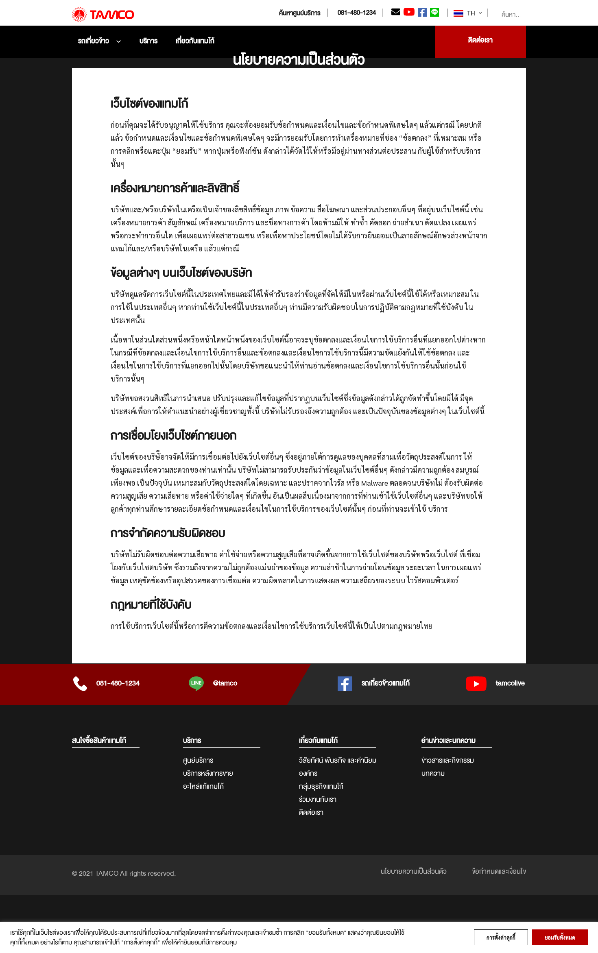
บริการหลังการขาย (208, 773)
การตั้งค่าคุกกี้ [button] (501, 937)
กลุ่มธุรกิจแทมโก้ (321, 786)
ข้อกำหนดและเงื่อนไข (499, 871)
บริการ (148, 41)
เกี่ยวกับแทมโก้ (195, 41)
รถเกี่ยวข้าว (93, 41)
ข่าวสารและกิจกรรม (447, 760)
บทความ (433, 773)
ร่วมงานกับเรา (317, 799)
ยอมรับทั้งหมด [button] (560, 937)
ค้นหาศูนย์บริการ (300, 13)
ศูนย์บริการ (198, 760)
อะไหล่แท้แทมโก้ (203, 786)
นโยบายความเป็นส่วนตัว (414, 871)
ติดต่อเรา (311, 812)
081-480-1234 (357, 12)
